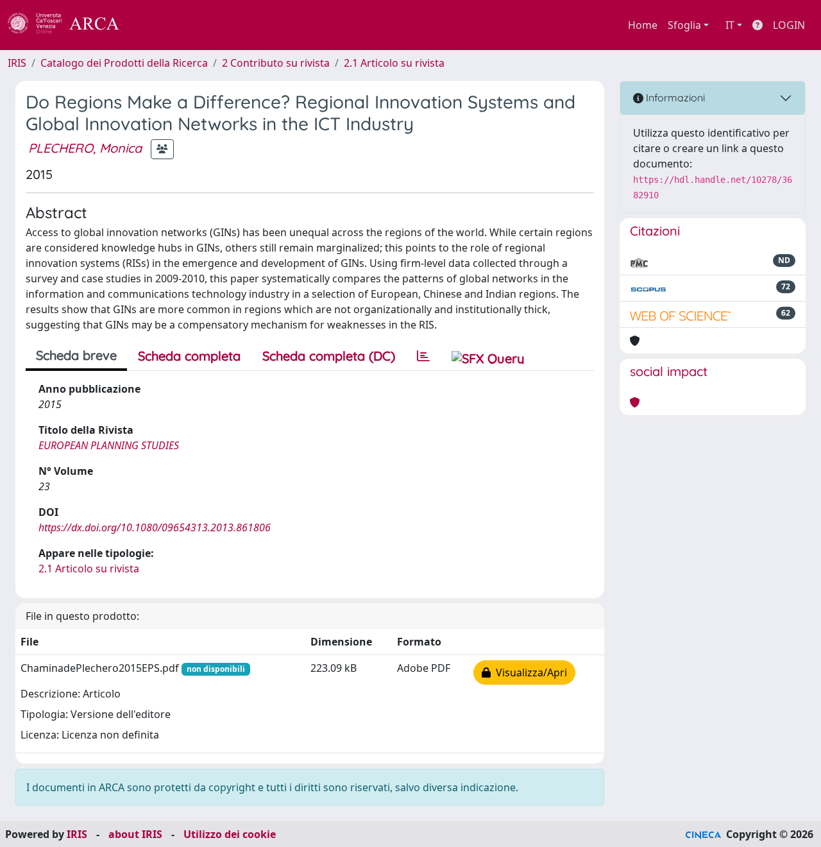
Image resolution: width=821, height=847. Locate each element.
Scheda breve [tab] (76, 355)
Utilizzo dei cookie (229, 834)
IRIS (17, 63)
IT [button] (729, 25)
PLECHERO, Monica (85, 148)
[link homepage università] (154, 25)
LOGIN (789, 25)
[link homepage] (70, 25)
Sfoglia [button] (684, 25)
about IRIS (135, 834)
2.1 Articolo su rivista (394, 63)
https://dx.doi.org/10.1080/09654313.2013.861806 (154, 527)
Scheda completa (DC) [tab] (328, 356)
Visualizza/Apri (529, 672)
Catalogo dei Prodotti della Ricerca (124, 63)
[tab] (423, 356)
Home (642, 25)
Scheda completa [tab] (189, 356)
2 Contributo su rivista (276, 63)
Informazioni (674, 97)
